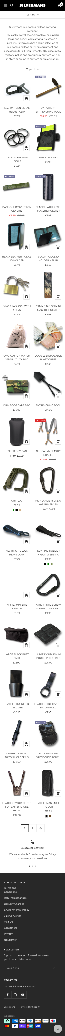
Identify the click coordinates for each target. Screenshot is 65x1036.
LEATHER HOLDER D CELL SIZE (16, 705)
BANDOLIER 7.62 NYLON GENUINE (16, 209)
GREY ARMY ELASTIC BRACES (48, 453)
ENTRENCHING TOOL (48, 405)
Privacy (8, 933)
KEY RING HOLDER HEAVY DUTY (17, 552)
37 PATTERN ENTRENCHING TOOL (48, 109)
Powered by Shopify (30, 1007)
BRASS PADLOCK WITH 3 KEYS (17, 308)
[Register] (53, 968)
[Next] (40, 828)
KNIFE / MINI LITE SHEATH (17, 606)
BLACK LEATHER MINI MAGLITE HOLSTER (48, 209)
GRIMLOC (16, 500)
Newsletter (10, 939)
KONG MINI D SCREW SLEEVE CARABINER (48, 606)
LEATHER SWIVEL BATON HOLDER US (17, 755)
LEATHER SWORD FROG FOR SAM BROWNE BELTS (16, 806)
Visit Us (8, 921)
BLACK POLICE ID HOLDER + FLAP (48, 258)
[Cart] (59, 5)
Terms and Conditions (10, 889)
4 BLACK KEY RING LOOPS (17, 159)
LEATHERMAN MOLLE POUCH (48, 804)
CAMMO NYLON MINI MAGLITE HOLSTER (48, 308)
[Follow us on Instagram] (15, 994)
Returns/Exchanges (15, 897)
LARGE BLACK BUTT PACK (17, 656)
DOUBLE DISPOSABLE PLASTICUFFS (48, 357)
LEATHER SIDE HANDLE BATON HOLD (48, 705)
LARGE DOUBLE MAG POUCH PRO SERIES (48, 656)
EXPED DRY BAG (17, 451)
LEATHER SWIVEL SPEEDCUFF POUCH (48, 755)
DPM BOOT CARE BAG (16, 405)
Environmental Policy (16, 909)
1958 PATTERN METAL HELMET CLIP (17, 109)
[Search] (11, 5)
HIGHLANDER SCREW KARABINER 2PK (48, 502)
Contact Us (10, 927)
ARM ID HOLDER (48, 157)
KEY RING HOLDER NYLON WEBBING (48, 552)
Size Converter (12, 915)
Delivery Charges (14, 903)
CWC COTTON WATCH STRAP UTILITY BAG (17, 357)
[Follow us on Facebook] (8, 994)
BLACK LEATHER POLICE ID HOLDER (16, 258)
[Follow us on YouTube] (22, 994)
